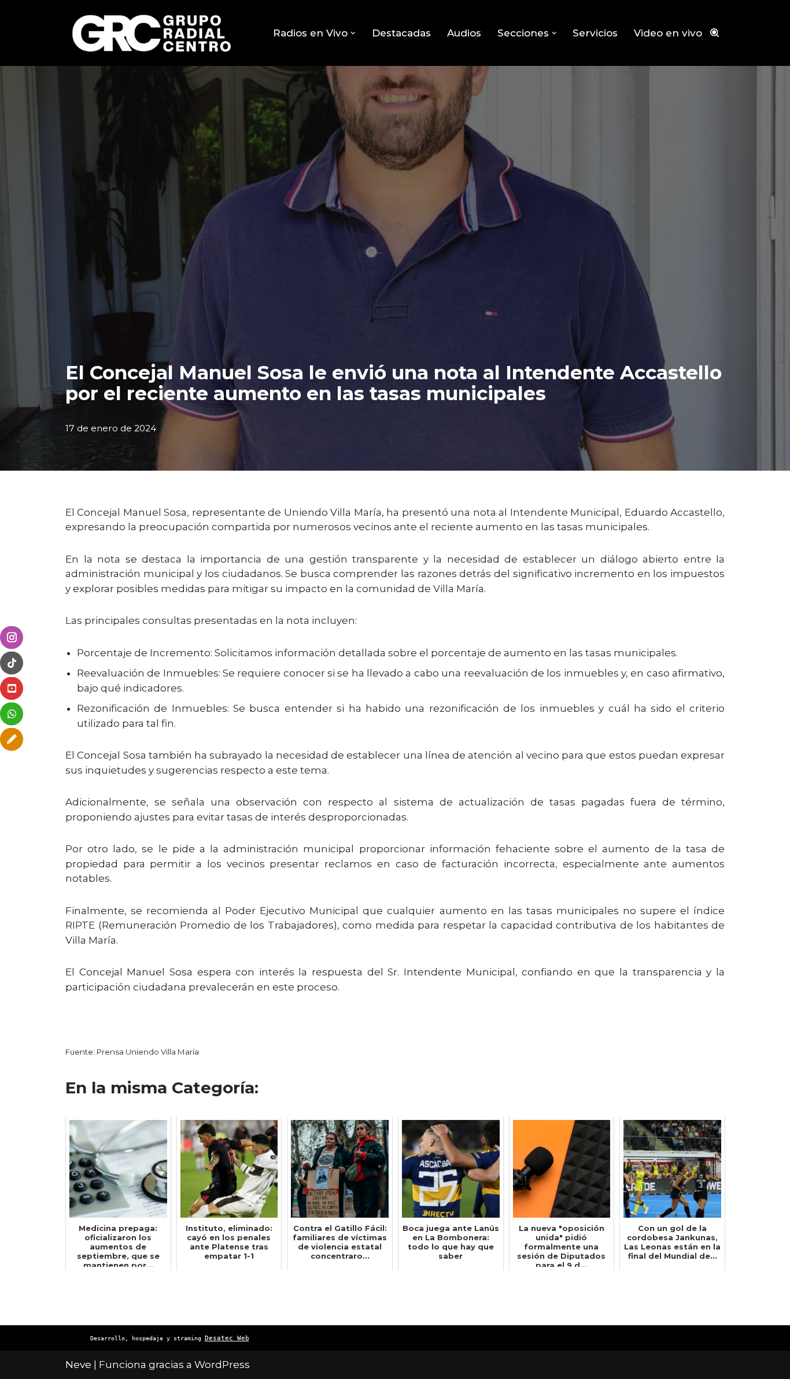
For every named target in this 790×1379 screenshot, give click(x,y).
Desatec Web (227, 1338)
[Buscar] (714, 32)
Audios (464, 33)
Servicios (595, 33)
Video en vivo (668, 33)
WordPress (222, 1364)
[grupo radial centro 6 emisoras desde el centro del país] (152, 33)
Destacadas (401, 33)
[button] (353, 33)
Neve (78, 1364)
